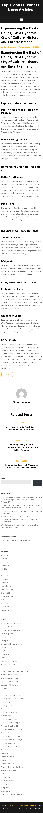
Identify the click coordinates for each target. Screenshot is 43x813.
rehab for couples (7, 781)
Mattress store (6, 716)
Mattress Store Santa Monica (11, 729)
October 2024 (6, 593)
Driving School (6, 640)
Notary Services (6, 753)
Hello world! (26, 540)
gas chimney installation (9, 678)
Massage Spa (6, 709)
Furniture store (6, 668)
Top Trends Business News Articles (20, 7)
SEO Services (5, 784)
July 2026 (4, 559)
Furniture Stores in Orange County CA (14, 671)
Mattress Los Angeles (9, 712)
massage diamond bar (9, 692)
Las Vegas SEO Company (10, 685)
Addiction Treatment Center (11, 623)
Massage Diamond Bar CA (10, 695)
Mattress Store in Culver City (11, 719)
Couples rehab (6, 637)
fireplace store (6, 654)
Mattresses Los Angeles (9, 746)
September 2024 (7, 596)
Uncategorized (6, 791)
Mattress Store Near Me (10, 726)
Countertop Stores (7, 634)
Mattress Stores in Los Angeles (12, 740)
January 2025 (5, 583)
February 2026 (6, 566)
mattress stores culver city (10, 736)
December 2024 (7, 586)
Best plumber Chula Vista (10, 627)
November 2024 (7, 589)
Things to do (7, 374)
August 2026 (5, 555)
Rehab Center (6, 777)
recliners (4, 774)
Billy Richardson (10, 47)
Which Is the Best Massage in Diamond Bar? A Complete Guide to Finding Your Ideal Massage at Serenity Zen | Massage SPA (21, 499)
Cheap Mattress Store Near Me (12, 630)
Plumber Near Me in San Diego (12, 767)
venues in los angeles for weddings (13, 794)
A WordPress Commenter (10, 540)
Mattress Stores (7, 733)
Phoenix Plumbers (7, 757)
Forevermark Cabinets (9, 664)
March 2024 (5, 607)
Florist (3, 658)
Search (3, 478)
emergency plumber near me (11, 644)
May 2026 (4, 562)
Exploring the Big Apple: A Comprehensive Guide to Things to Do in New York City (21, 447)
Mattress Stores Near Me (10, 743)
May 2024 (4, 600)
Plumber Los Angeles (8, 764)
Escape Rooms (6, 647)
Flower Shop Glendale (9, 661)
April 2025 (4, 576)
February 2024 (6, 610)
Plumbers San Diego (8, 770)
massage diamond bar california (12, 699)
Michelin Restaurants (8, 750)
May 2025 (4, 572)
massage (4, 688)
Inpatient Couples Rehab (10, 681)
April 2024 (4, 603)
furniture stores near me (10, 675)
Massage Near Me (7, 702)
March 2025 (5, 579)
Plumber (4, 760)
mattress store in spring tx (10, 723)
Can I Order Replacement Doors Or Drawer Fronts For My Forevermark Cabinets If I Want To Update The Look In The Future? (21, 519)
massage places (7, 705)
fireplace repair (6, 651)
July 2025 (4, 569)
